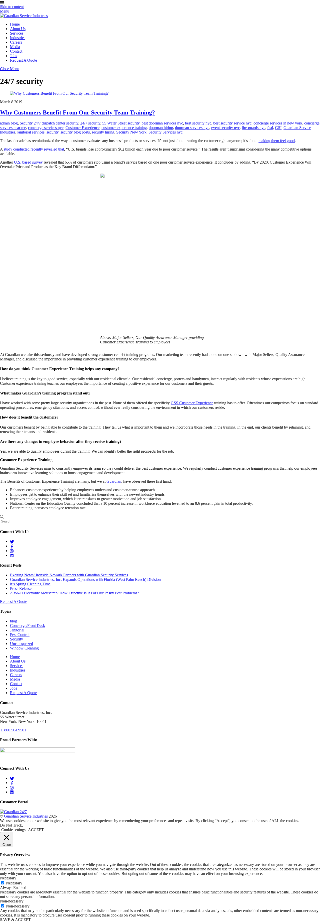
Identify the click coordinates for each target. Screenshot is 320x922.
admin (5, 123)
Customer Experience (83, 127)
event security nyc (225, 127)
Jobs (13, 56)
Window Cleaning (24, 648)
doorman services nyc (192, 127)
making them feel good (276, 141)
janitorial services (30, 132)
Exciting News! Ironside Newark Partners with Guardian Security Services (69, 575)
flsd (270, 127)
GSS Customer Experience (192, 403)
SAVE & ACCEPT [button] (15, 919)
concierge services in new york (278, 123)
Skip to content (12, 7)
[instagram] (12, 551)
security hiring (103, 132)
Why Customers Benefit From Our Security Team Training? (77, 112)
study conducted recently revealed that (34, 149)
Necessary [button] (8, 878)
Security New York (131, 132)
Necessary (14, 883)
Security (26, 123)
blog (14, 123)
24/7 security (90, 123)
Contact (16, 51)
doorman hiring (161, 127)
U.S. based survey (28, 162)
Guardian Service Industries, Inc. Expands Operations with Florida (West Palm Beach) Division (85, 579)
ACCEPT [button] (36, 830)
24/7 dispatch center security (56, 123)
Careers (16, 42)
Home (15, 24)
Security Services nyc (165, 132)
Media (15, 47)
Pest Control (20, 634)
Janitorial (17, 630)
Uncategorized (21, 643)
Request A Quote (23, 60)
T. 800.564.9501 (13, 730)
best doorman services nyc (162, 123)
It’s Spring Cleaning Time (30, 584)
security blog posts (75, 132)
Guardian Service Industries (26, 816)
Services (16, 33)
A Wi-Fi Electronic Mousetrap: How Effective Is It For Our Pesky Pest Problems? (74, 593)
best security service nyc (232, 123)
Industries (17, 38)
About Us (18, 29)
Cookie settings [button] (13, 830)
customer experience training (124, 127)
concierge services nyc (46, 127)
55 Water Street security (121, 123)
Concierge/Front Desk (27, 625)
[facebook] (12, 546)
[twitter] (12, 541)
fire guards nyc (253, 127)
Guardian (113, 481)
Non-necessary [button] (12, 901)
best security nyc (198, 123)
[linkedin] (12, 555)
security (52, 132)
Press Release (21, 588)
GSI (278, 127)
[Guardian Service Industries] (24, 16)
